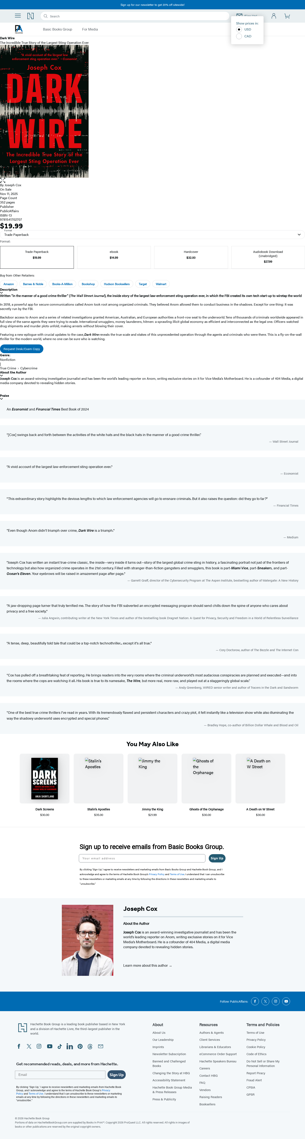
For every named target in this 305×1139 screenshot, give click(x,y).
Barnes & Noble (33, 284)
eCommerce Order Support (218, 1054)
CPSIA (250, 1087)
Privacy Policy (256, 1039)
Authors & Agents (211, 1032)
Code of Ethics (256, 1054)
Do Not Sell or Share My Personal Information (262, 1063)
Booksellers (207, 1104)
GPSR (250, 1094)
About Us (158, 1032)
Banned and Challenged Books (169, 1063)
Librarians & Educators (215, 1047)
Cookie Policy (255, 1047)
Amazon (9, 284)
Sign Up (217, 858)
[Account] (274, 16)
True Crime (8, 368)
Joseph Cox (13, 184)
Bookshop (88, 284)
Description (8, 289)
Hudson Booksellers (117, 284)
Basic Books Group (57, 29)
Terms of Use (255, 1032)
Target (143, 284)
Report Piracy (255, 1073)
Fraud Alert (254, 1080)
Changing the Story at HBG (171, 1073)
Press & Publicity (164, 1099)
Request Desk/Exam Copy (22, 349)
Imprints (158, 1047)
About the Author (13, 372)
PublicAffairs (9, 210)
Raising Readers (210, 1097)
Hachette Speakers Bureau (217, 1061)
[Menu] (18, 15)
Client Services (209, 1039)
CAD (247, 36)
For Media (90, 29)
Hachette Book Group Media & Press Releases (172, 1089)
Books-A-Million (62, 284)
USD (247, 29)
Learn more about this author (146, 965)
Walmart (161, 284)
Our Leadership (163, 1039)
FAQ (202, 1082)
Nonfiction (7, 359)
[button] (152, 180)
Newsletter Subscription (169, 1054)
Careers (204, 1068)
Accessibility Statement (168, 1080)
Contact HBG (208, 1075)
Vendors (205, 1090)
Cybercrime (28, 368)
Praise (4, 396)
